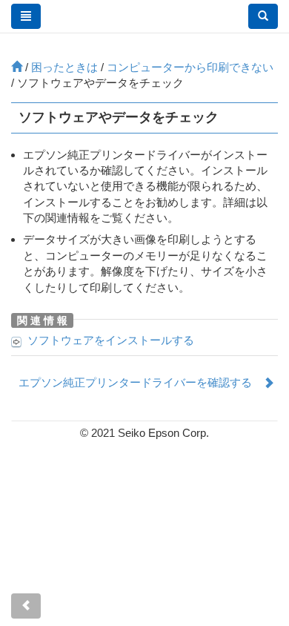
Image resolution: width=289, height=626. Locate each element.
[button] (263, 16)
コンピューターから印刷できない (190, 67)
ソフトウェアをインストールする (110, 340)
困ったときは (64, 67)
